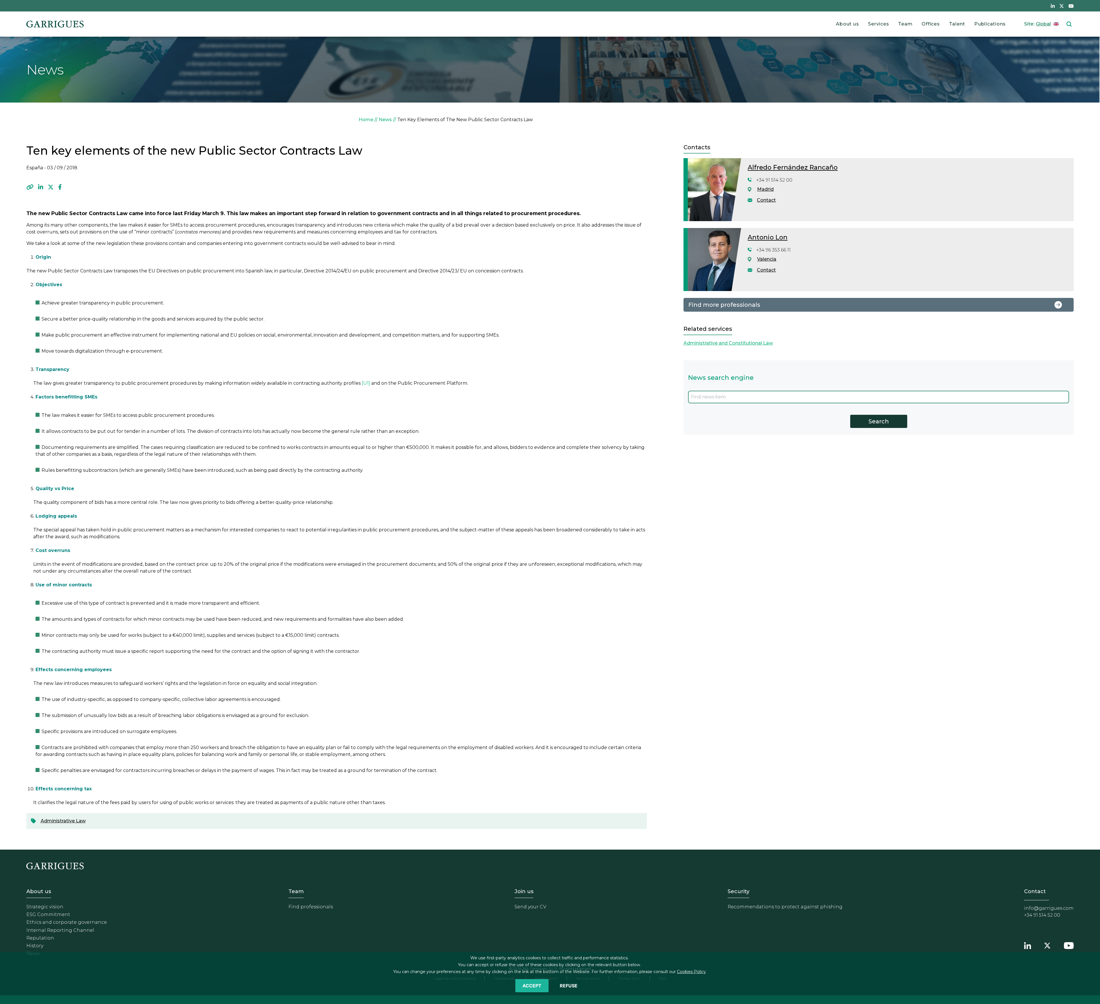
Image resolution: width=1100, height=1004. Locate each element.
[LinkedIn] (40, 187)
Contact (766, 200)
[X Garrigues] (1047, 945)
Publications (990, 24)
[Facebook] (60, 187)
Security (738, 891)
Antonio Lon (767, 237)
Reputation (40, 938)
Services (878, 24)
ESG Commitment (48, 914)
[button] (30, 187)
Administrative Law (63, 821)
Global (1043, 24)
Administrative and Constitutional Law (728, 343)
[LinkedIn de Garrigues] (1053, 5)
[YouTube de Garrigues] (1071, 5)
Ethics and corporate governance (66, 922)
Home (366, 119)
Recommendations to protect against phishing (785, 906)
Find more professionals (724, 304)
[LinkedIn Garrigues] (1027, 945)
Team (905, 24)
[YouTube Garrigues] (1069, 945)
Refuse (569, 986)
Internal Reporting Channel (60, 930)
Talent (957, 24)
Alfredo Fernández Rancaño (793, 167)
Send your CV (530, 906)
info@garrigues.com (1049, 908)
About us (847, 24)
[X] (51, 187)
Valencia (766, 259)
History (34, 945)
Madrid (765, 189)
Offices (931, 24)
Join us (523, 891)
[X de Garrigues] (1061, 5)
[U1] (366, 383)
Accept (531, 986)
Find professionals (310, 906)
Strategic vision (44, 906)
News (385, 119)
